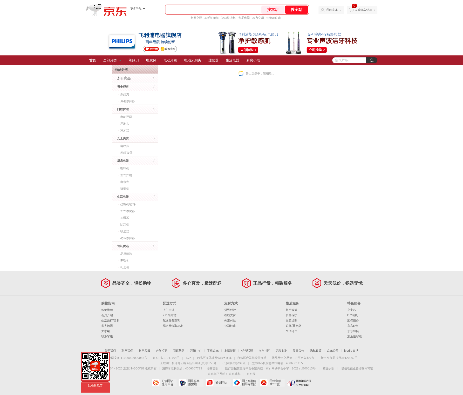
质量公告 (298, 350)
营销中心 (196, 350)
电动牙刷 (170, 60)
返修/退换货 (293, 326)
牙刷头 (124, 123)
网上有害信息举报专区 (245, 383)
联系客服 (107, 336)
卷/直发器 (126, 152)
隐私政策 (315, 350)
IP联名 (124, 260)
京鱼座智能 (354, 336)
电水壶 (124, 182)
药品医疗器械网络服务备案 (214, 358)
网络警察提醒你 (191, 383)
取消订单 (291, 331)
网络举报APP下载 (272, 383)
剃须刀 (134, 60)
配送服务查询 (171, 320)
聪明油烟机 (211, 18)
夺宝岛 (351, 310)
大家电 (105, 331)
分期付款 (230, 320)
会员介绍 (107, 315)
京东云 (251, 373)
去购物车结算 (363, 10)
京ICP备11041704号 (166, 358)
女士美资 (123, 138)
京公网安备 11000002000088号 (126, 358)
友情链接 (230, 350)
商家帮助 (178, 350)
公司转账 (230, 326)
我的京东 (332, 10)
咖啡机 (124, 168)
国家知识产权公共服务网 (299, 383)
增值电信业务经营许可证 (357, 368)
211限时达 (170, 315)
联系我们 (127, 350)
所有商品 (124, 78)
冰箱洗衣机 (228, 18)
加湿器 (124, 218)
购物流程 (107, 310)
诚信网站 (218, 383)
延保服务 (353, 320)
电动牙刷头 (192, 60)
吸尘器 (124, 231)
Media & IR (351, 350)
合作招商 (161, 350)
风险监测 (281, 350)
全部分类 (110, 60)
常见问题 (107, 326)
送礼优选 (123, 246)
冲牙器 (124, 130)
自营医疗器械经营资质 (251, 358)
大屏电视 (244, 18)
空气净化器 (127, 211)
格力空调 (258, 18)
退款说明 (291, 320)
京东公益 (333, 350)
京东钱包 (234, 373)
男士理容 (123, 86)
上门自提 (168, 310)
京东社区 (264, 350)
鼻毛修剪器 (127, 101)
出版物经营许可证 (234, 363)
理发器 (213, 60)
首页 (92, 60)
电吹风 (151, 60)
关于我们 (110, 350)
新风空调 (196, 18)
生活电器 (232, 60)
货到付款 (230, 310)
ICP (188, 358)
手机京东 (213, 350)
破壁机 (124, 188)
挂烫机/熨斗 (128, 204)
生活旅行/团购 (110, 320)
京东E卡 (352, 326)
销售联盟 (247, 350)
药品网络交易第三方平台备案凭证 (293, 358)
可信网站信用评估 (164, 383)
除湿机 (124, 224)
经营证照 (212, 368)
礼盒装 (124, 267)
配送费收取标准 (173, 326)
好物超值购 (273, 18)
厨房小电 (253, 60)
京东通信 (353, 331)
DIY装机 (352, 315)
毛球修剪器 (127, 238)
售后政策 (291, 310)
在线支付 (230, 315)
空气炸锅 (126, 175)
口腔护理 (123, 109)
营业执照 (328, 368)
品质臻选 (126, 253)
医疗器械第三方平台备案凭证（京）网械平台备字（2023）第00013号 (270, 368)
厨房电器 (123, 160)
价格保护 (291, 315)
